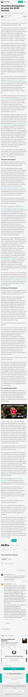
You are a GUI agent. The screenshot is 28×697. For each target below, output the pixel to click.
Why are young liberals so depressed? (8, 640)
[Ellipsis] (26, 574)
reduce (16, 123)
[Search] (25, 635)
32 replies (7, 623)
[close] (24, 651)
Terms (19, 686)
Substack (8, 694)
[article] (14, 643)
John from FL (7, 574)
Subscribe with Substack (15, 673)
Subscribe (20, 1)
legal (19, 123)
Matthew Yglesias (8, 15)
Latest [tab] (6, 635)
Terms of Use (20, 676)
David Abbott (7, 584)
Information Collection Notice (16, 678)
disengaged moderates (6, 259)
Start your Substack (10, 691)
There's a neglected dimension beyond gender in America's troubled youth (9, 643)
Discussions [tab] (11, 635)
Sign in (25, 1)
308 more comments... (5, 629)
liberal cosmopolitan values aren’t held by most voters (12, 187)
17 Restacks (17, 545)
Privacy (15, 686)
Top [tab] (2, 635)
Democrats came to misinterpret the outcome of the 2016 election (12, 208)
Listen (25, 16)
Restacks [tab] (10, 559)
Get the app (20, 691)
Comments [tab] (4, 559)
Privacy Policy (14, 679)
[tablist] (6, 559)
